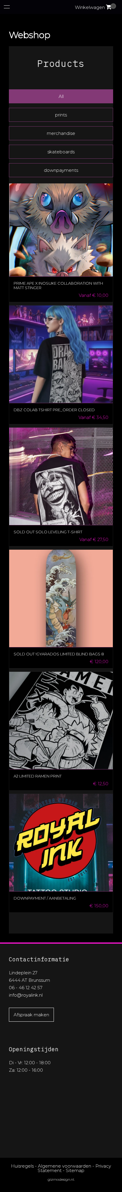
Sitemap (75, 1170)
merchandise (61, 133)
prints (61, 115)
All (61, 96)
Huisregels (22, 1166)
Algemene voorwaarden (64, 1166)
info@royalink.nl (26, 995)
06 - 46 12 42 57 (25, 987)
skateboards (61, 152)
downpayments (61, 170)
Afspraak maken (31, 1015)
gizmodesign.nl (61, 1179)
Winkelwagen (93, 7)
